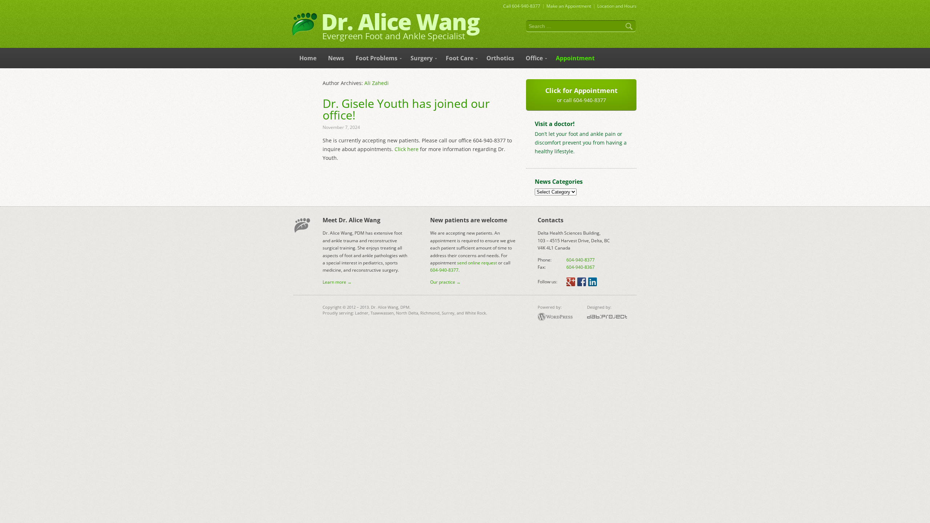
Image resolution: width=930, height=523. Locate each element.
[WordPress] (555, 316)
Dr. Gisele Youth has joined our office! (406, 109)
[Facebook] (581, 281)
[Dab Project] (607, 316)
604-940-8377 (526, 6)
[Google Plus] (570, 281)
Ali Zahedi (376, 83)
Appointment (568, 6)
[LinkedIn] (592, 281)
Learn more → (337, 282)
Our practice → (445, 282)
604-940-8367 (580, 267)
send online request (477, 263)
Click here (406, 149)
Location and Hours (616, 6)
